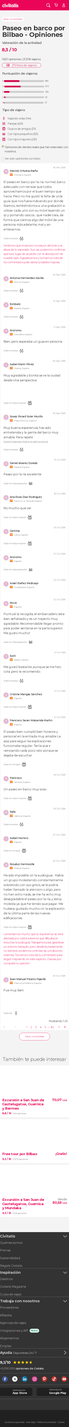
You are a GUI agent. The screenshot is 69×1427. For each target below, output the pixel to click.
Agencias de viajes (13, 1323)
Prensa (5, 1250)
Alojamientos (9, 1338)
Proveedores (9, 1307)
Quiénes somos (11, 1243)
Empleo (5, 1346)
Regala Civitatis (11, 1265)
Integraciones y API (14, 1330)
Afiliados (6, 1315)
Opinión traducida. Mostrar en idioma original (25, 442)
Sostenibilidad (10, 1258)
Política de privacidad (46, 1422)
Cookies (61, 1422)
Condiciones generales (14, 1422)
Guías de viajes (10, 1294)
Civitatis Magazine (13, 1286)
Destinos (6, 1279)
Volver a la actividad (12, 19)
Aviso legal (31, 1422)
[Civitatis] (10, 5)
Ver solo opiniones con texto (22, 158)
